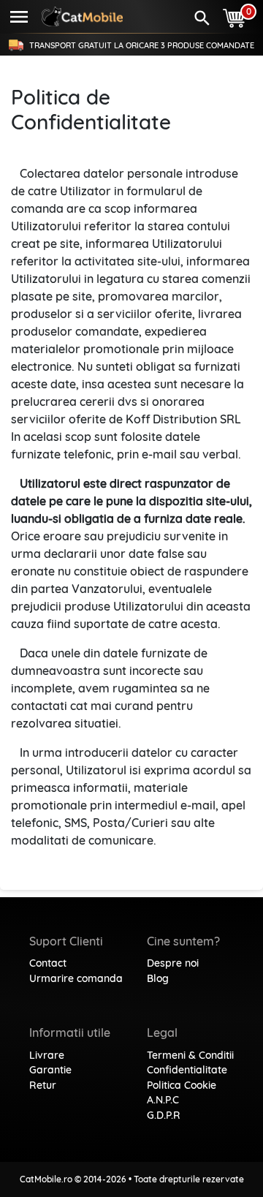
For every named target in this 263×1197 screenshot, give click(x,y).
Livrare (46, 1055)
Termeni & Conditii (190, 1055)
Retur (42, 1085)
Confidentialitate (187, 1069)
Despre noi (173, 963)
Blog (158, 978)
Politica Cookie (181, 1085)
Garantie (50, 1069)
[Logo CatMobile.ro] (82, 16)
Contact (47, 963)
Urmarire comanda (76, 978)
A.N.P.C (163, 1099)
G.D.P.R (163, 1115)
